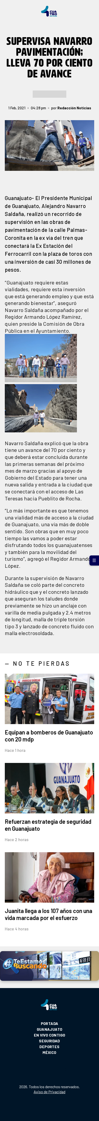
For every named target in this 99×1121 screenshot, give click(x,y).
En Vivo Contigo (49, 1035)
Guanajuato (49, 1029)
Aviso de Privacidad (49, 1091)
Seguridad (49, 1040)
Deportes (49, 1046)
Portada (49, 1023)
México (49, 1052)
